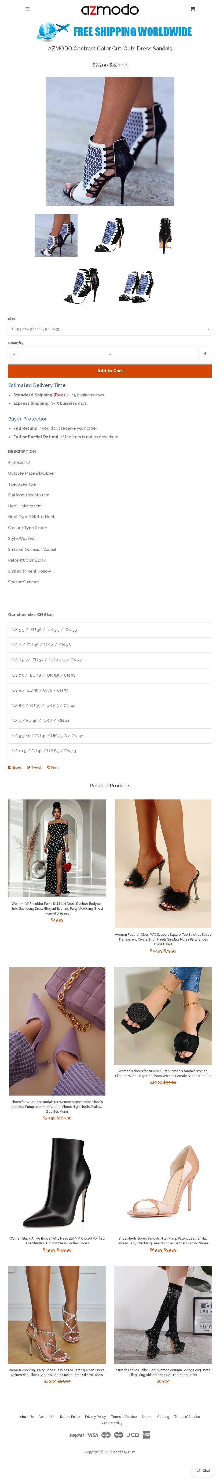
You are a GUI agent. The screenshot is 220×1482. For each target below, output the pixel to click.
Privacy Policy (95, 1417)
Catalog (163, 1417)
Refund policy (112, 1423)
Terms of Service (124, 1417)
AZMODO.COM (124, 1452)
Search (147, 1417)
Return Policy (70, 1417)
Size (12, 319)
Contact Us (46, 1417)
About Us (27, 1417)
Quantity (15, 343)
